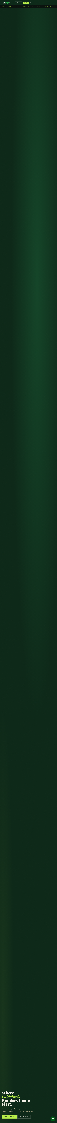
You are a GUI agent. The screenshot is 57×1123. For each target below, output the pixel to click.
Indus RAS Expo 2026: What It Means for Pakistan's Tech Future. (31, 6)
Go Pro (25, 2)
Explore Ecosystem (9, 1116)
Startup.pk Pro (24, 1116)
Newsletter (18, 2)
